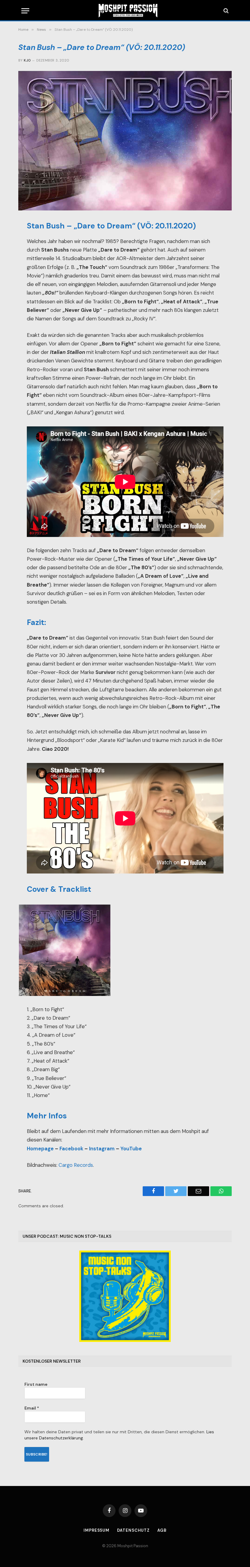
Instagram (102, 1148)
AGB (161, 1530)
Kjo (27, 60)
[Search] (225, 11)
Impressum (96, 1530)
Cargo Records (76, 1165)
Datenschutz (133, 1530)
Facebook (71, 1148)
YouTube (131, 1148)
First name (36, 1384)
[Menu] (25, 11)
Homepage (40, 1148)
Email (31, 1408)
